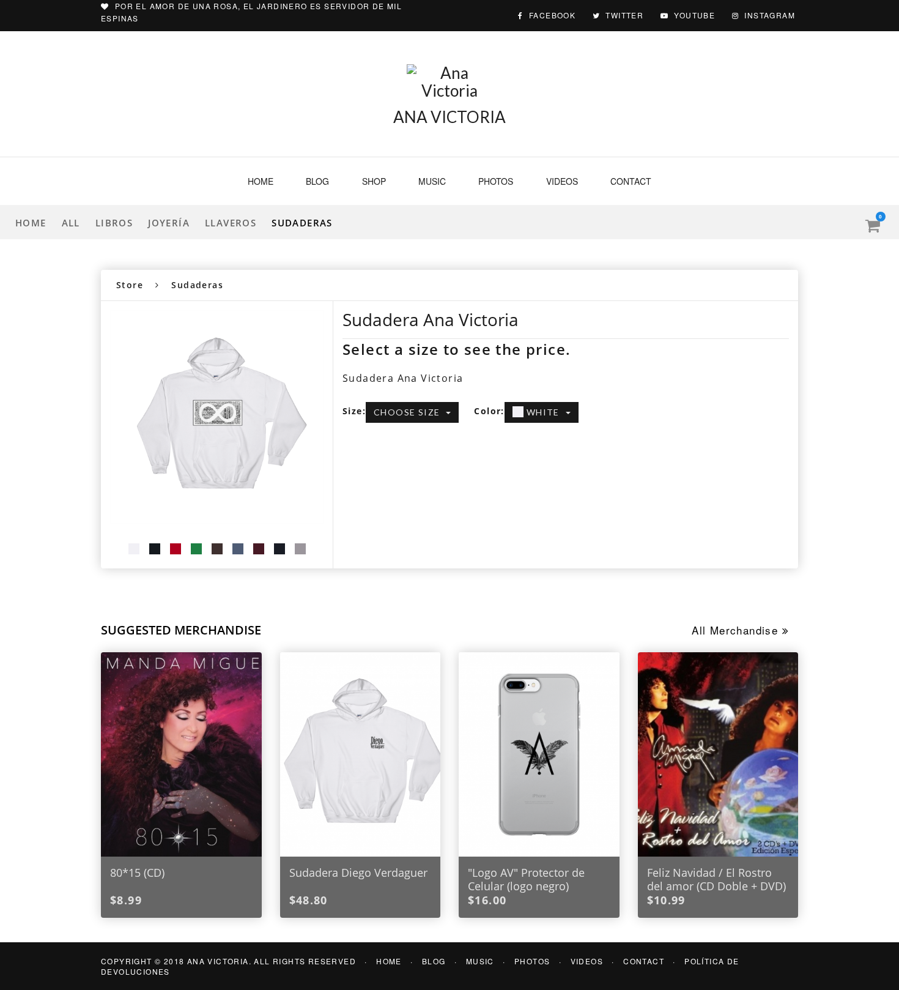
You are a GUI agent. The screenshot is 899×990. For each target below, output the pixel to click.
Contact (630, 181)
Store (129, 285)
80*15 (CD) (137, 872)
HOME (389, 961)
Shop (374, 181)
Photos (495, 181)
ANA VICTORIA (449, 117)
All (71, 223)
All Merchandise (737, 630)
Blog (317, 181)
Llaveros (230, 223)
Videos (562, 181)
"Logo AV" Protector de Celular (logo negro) (526, 879)
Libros (114, 223)
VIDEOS (587, 961)
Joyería (169, 223)
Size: (354, 411)
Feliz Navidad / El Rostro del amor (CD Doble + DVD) (716, 879)
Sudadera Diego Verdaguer (358, 872)
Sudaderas (302, 223)
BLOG (434, 961)
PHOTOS (532, 961)
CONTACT (643, 961)
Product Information (398, 462)
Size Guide (490, 462)
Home (260, 181)
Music (432, 181)
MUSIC (480, 961)
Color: (489, 411)
